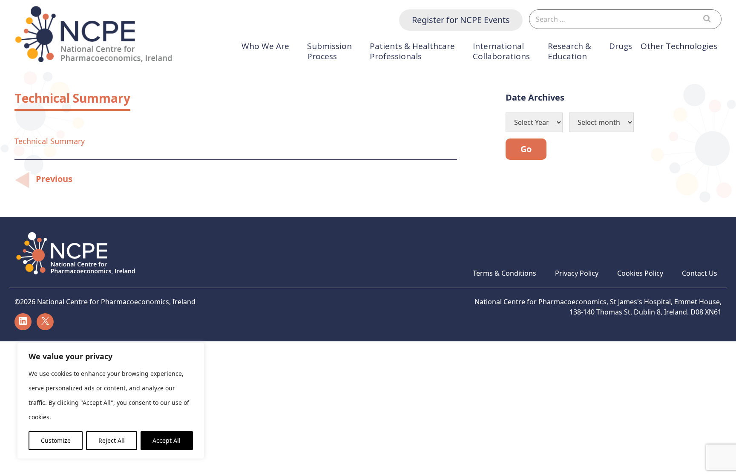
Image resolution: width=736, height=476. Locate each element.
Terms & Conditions (504, 273)
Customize (56, 440)
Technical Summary (49, 141)
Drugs (620, 46)
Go (526, 149)
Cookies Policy (640, 273)
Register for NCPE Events (461, 20)
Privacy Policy (576, 273)
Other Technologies (679, 46)
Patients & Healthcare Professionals (412, 51)
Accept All (166, 440)
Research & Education (569, 51)
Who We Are (265, 46)
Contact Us (699, 273)
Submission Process (329, 51)
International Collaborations (501, 51)
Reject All (111, 440)
